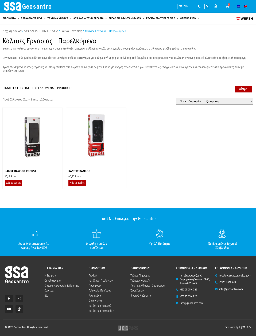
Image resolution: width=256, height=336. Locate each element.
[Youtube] (9, 309)
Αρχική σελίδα (12, 31)
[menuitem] (238, 6)
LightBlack (245, 327)
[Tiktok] (19, 309)
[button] (206, 6)
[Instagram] (19, 298)
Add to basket (13, 182)
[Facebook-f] (9, 298)
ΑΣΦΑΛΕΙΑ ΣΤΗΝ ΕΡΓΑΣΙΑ (41, 31)
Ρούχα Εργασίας (71, 31)
